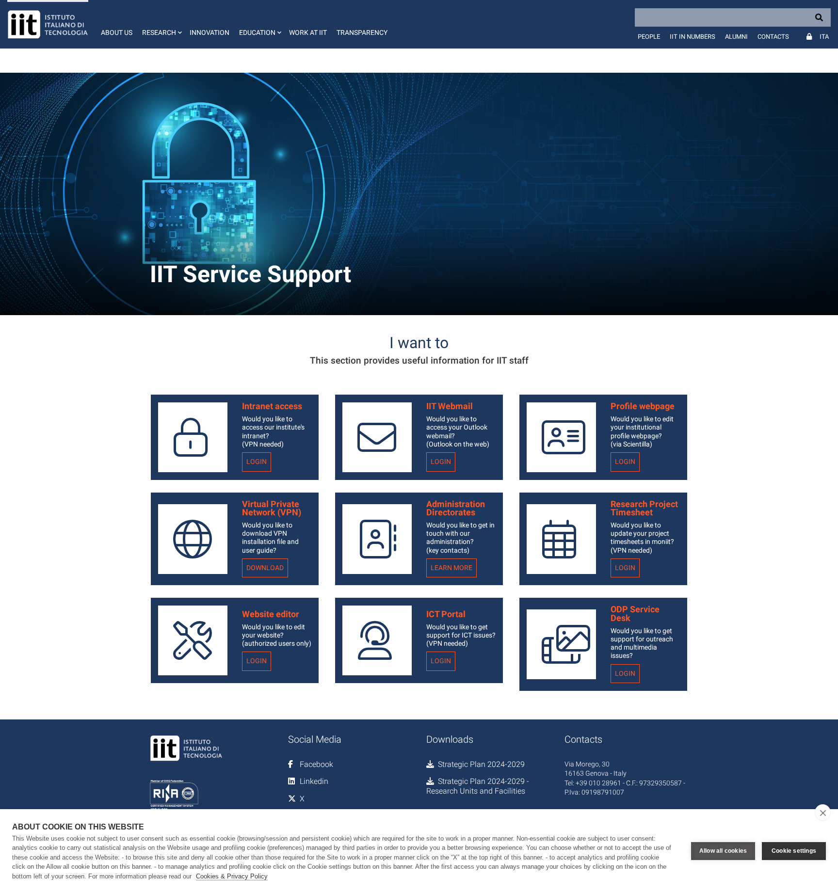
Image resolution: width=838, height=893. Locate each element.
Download (265, 568)
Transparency (362, 32)
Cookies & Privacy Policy (232, 876)
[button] (161, 24)
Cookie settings (794, 850)
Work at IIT (308, 32)
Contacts (773, 36)
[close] (823, 812)
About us (116, 32)
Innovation (209, 32)
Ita (824, 36)
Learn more (451, 568)
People (649, 36)
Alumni (736, 36)
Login (256, 462)
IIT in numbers (692, 36)
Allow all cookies (723, 850)
